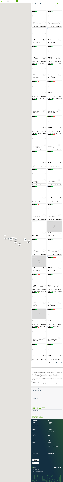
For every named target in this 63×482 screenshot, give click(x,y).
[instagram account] (58, 467)
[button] (39, 16)
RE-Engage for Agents (35, 453)
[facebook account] (60, 467)
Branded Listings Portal (51, 431)
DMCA (49, 445)
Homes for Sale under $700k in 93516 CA (38, 405)
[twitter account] (56, 467)
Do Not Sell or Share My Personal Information (53, 446)
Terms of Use (49, 442)
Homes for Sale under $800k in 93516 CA (38, 406)
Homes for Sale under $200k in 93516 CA (38, 399)
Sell (33, 432)
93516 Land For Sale (35, 415)
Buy (33, 431)
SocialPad (49, 432)
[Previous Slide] (32, 16)
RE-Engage (49, 435)
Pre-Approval (34, 434)
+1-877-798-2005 (50, 422)
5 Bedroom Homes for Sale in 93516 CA (38, 396)
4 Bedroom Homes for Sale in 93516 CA (38, 395)
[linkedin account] (55, 467)
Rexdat (49, 434)
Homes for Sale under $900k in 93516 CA (38, 407)
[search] (17, 1)
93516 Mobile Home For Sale (36, 416)
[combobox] (13, 1)
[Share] (44, 22)
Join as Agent (34, 435)
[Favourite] (43, 22)
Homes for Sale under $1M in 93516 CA (38, 408)
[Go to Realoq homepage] (2, 1)
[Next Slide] (45, 16)
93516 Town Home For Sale (36, 413)
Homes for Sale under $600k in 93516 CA (38, 404)
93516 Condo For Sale (35, 414)
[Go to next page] (61, 362)
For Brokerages (50, 452)
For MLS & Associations (51, 453)
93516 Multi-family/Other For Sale (37, 417)
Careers (33, 442)
